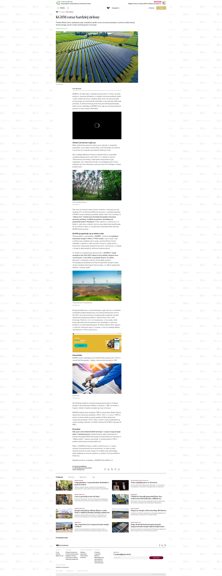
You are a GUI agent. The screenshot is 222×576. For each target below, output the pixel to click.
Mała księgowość (99, 557)
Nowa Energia (69, 12)
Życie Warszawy (99, 562)
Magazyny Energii (135, 508)
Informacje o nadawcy (72, 557)
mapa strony (59, 570)
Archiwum (83, 557)
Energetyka (62, 12)
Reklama (82, 552)
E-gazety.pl (98, 554)
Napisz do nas (59, 555)
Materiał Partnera (79, 480)
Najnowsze (83, 477)
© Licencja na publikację (79, 466)
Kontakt (58, 554)
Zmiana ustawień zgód (72, 554)
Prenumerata (84, 555)
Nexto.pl (97, 555)
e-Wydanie (151, 8)
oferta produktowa (82, 570)
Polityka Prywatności (71, 552)
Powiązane (59, 477)
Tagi (93, 477)
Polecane (71, 477)
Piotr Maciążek (76, 88)
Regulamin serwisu (71, 555)
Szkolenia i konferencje (62, 567)
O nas (57, 552)
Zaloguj (161, 8)
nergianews (115, 8)
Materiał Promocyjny (80, 508)
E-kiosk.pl (97, 552)
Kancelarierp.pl (99, 559)
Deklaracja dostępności (72, 559)
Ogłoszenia (83, 554)
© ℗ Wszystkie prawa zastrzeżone (82, 468)
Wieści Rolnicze (99, 561)
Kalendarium (70, 570)
